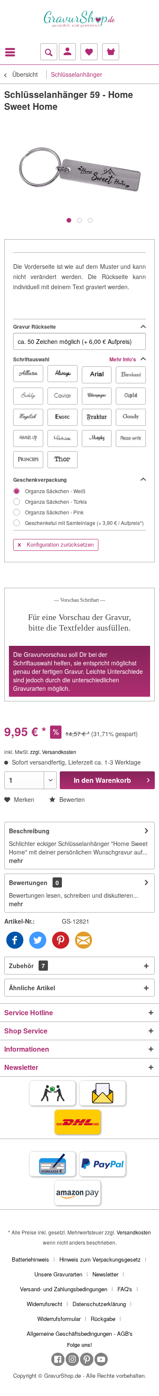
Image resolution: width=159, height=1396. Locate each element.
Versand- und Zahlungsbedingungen (63, 1289)
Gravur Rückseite (34, 326)
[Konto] (67, 51)
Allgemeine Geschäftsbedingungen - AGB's (80, 1333)
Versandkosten (134, 1232)
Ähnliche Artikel (32, 987)
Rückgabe (103, 1319)
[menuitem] (12, 52)
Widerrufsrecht (44, 1304)
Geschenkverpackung (40, 479)
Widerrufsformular (59, 1319)
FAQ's (124, 1289)
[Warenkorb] (110, 51)
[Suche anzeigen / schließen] (48, 51)
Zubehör (27, 965)
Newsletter (105, 1274)
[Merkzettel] (89, 51)
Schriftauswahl (75, 359)
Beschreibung (29, 830)
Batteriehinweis (30, 1259)
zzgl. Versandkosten (53, 751)
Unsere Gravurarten (58, 1274)
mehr (16, 860)
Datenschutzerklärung (99, 1304)
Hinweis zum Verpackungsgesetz (100, 1259)
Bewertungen (28, 882)
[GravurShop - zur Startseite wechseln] (80, 19)
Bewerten (71, 799)
